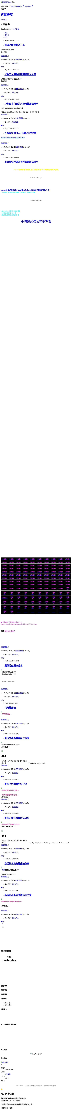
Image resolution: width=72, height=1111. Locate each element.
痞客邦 (17, 59)
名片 (6, 37)
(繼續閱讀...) (5, 56)
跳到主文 (4, 20)
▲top (2, 66)
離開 (11, 1108)
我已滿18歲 (5, 1108)
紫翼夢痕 (7, 14)
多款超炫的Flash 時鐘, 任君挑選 (20, 133)
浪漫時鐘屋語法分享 (14, 45)
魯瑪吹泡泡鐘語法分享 (15, 784)
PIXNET (22, 1085)
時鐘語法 (15, 63)
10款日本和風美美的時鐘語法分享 (21, 103)
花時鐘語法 (10, 707)
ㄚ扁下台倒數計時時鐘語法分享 (20, 74)
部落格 (6, 35)
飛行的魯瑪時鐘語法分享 (16, 738)
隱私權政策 (47, 1085)
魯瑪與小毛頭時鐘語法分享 (18, 895)
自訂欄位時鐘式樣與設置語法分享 (21, 162)
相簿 (6, 33)
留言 (21, 59)
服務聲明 (53, 1085)
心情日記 (16, 29)
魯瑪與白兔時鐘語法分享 (16, 863)
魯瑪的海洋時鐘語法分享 (16, 818)
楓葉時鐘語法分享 (13, 665)
